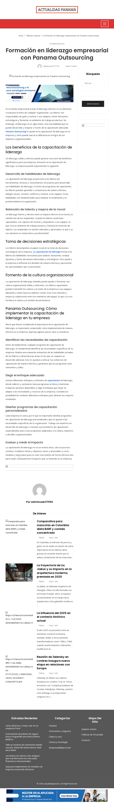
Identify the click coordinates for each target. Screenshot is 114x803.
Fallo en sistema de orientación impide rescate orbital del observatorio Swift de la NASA (24, 747)
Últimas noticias (57, 44)
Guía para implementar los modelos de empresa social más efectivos (24, 768)
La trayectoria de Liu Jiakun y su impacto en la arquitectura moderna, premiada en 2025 (54, 571)
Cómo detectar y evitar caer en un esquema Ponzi (22, 727)
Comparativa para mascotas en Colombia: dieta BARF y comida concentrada (53, 527)
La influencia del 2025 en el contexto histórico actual (53, 617)
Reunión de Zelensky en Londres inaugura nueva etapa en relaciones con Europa (53, 662)
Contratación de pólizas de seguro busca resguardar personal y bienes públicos (23, 736)
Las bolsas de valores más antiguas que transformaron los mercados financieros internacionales (23, 758)
